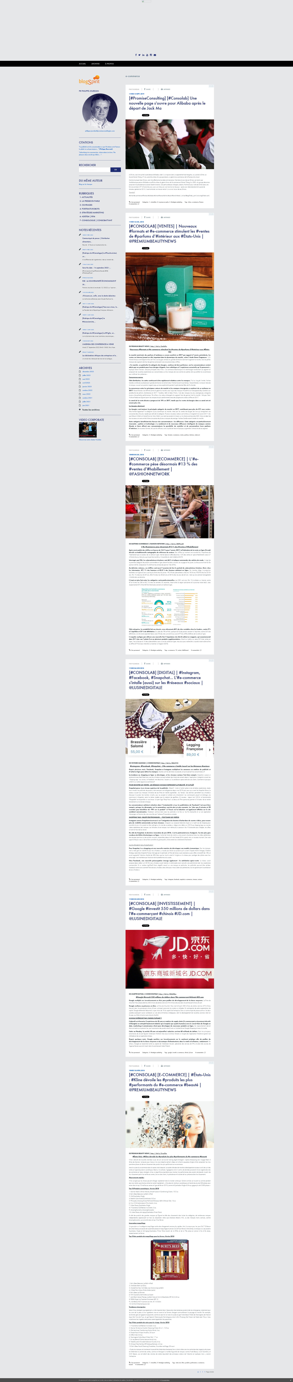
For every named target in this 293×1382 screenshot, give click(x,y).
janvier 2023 (87, 386)
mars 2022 (86, 394)
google (170, 1052)
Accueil (82, 64)
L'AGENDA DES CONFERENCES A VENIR (98, 344)
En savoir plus (165, 1380)
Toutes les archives (91, 409)
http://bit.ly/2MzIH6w (167, 994)
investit (174, 1052)
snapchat (182, 879)
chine (189, 202)
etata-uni (197, 435)
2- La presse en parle (90, 201)
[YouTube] (147, 54)
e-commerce (195, 202)
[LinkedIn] (143, 54)
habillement (185, 650)
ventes (182, 435)
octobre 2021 (87, 398)
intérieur (191, 435)
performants (193, 1363)
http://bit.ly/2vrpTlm (159, 1153)
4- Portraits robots (89, 208)
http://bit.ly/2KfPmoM (175, 544)
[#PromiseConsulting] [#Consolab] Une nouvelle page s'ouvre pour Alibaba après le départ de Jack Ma (167, 103)
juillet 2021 (87, 401)
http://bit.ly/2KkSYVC (169, 763)
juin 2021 (86, 405)
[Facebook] (136, 54)
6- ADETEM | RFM (87, 216)
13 (176, 650)
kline (183, 1363)
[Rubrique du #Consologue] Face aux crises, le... (100, 307)
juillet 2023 (87, 375)
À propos (109, 64)
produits (187, 1363)
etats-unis (178, 1363)
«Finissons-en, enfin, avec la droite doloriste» (99, 296)
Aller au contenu (7, 4)
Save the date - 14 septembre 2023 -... (96, 268)
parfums (186, 435)
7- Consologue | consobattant (96, 220)
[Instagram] (151, 54)
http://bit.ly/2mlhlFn (159, 346)
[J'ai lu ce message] (291, 1380)
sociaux (200, 879)
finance (201, 202)
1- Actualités (86, 197)
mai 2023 (86, 379)
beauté (131, 1364)
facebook (176, 879)
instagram (170, 879)
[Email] (155, 54)
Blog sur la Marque (85, 184)
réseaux (195, 879)
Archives (95, 64)
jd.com (191, 1052)
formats (170, 435)
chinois (186, 1052)
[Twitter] (139, 54)
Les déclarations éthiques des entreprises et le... (99, 355)
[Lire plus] (132, 192)
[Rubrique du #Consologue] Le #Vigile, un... (98, 333)
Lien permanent (135, 202)
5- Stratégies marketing (92, 212)
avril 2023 (86, 383)
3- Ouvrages (86, 205)
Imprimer (166, 89)
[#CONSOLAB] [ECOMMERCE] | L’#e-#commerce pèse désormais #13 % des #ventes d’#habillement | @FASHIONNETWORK (164, 466)
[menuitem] (85, 64)
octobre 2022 (87, 390)
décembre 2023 (88, 371)
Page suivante (210, 1372)
